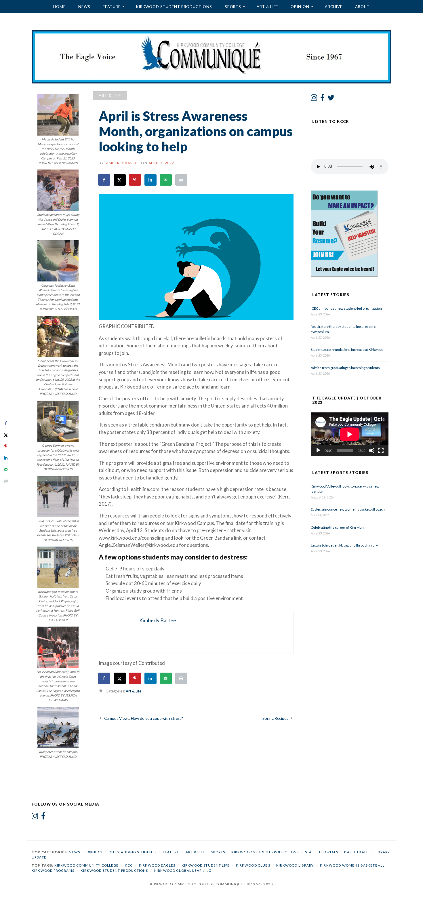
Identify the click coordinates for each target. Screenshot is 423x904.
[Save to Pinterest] (135, 180)
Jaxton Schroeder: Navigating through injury (344, 545)
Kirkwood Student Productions (174, 6)
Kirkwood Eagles (157, 865)
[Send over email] (166, 180)
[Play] (318, 450)
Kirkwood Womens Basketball (352, 865)
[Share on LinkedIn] (151, 180)
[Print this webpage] (181, 180)
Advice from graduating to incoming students (345, 368)
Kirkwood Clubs (253, 865)
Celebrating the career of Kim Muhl (338, 527)
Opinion (300, 6)
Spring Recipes (275, 718)
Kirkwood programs (53, 870)
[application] (349, 434)
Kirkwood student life (206, 865)
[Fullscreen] (381, 450)
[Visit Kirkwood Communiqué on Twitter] (331, 99)
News (84, 6)
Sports (233, 6)
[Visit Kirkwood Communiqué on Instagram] (314, 99)
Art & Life (267, 6)
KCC (129, 865)
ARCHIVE (333, 6)
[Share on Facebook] (104, 180)
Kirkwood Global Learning (183, 870)
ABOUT (362, 6)
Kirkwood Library (295, 865)
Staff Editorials (321, 852)
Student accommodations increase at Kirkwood (347, 349)
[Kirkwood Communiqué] (211, 56)
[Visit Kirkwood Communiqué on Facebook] (322, 99)
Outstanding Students (132, 852)
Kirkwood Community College (86, 865)
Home (59, 6)
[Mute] (372, 450)
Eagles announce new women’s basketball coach (348, 509)
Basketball (356, 852)
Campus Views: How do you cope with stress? (143, 718)
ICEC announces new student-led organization (346, 308)
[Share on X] (120, 180)
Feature (111, 6)
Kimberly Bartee (122, 163)
